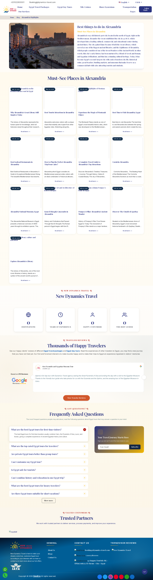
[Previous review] (33, 377)
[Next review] (144, 377)
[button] (145, 572)
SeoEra (36, 576)
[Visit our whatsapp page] (126, 577)
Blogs (50, 554)
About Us (51, 550)
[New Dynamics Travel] (10, 9)
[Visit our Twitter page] (105, 577)
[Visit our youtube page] (121, 577)
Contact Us (52, 557)
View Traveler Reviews (76, 398)
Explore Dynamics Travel (76, 301)
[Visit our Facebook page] (99, 577)
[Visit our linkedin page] (132, 577)
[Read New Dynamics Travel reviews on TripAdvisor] (131, 550)
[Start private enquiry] (5, 575)
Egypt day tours (73, 351)
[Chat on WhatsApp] (5, 569)
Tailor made (146, 9)
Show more (48, 500)
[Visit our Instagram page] (110, 577)
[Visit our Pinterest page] (116, 577)
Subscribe (134, 447)
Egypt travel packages (53, 351)
